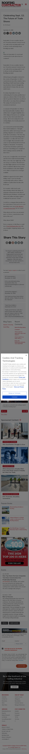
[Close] (26, 355)
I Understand (14, 397)
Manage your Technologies (14, 393)
